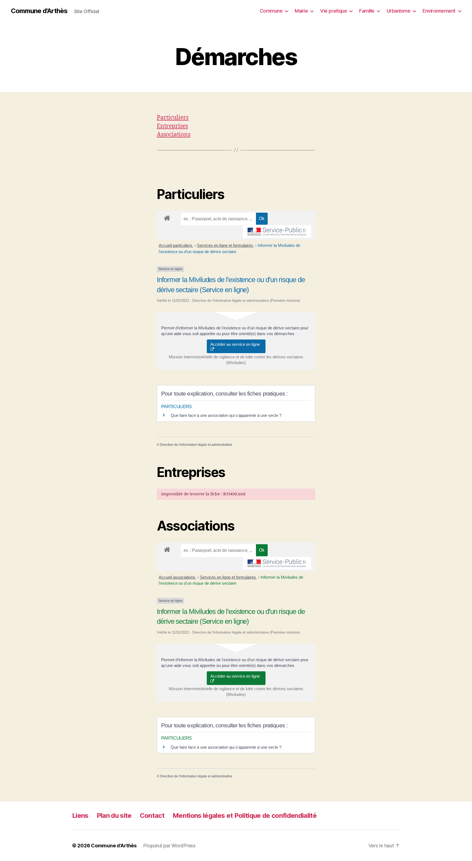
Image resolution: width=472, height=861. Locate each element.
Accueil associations (177, 577)
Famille (366, 11)
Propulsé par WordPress (169, 845)
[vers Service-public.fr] (277, 231)
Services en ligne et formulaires (225, 245)
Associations (173, 134)
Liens (80, 815)
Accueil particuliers (176, 245)
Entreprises (172, 126)
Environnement (439, 11)
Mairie (301, 11)
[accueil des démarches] (167, 217)
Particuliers (172, 117)
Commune (271, 11)
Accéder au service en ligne (236, 344)
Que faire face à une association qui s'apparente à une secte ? (226, 415)
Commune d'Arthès (39, 11)
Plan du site (114, 815)
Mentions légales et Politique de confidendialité (245, 815)
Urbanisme (399, 11)
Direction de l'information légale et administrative (196, 445)
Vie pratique (333, 11)
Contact (152, 815)
